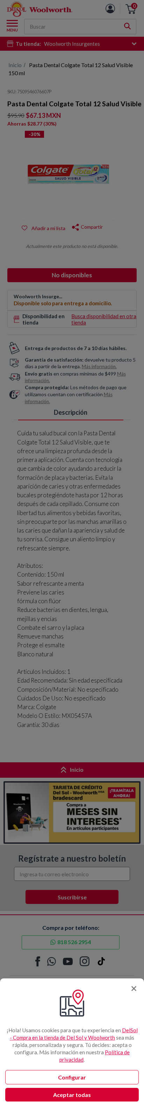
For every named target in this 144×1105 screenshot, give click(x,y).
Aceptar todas (72, 1094)
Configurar (72, 1077)
